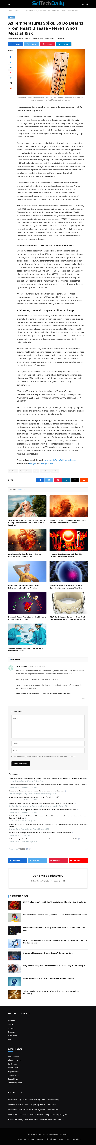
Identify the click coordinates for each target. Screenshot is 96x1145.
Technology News (15, 1083)
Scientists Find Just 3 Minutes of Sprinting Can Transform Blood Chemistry (51, 992)
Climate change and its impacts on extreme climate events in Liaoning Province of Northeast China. (42, 810)
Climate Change (25, 471)
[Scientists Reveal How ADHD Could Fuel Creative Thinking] (14, 981)
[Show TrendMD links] (86, 849)
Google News (47, 463)
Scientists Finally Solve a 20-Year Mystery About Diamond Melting (33, 1099)
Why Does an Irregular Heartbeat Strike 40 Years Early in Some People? (54, 965)
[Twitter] (10, 62)
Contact (40, 1139)
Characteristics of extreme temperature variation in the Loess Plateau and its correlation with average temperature (47, 778)
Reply (84, 698)
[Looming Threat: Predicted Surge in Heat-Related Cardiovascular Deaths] (69, 506)
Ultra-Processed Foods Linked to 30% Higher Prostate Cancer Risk (33, 1109)
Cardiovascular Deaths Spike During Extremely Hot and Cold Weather (24, 586)
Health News (13, 1068)
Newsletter (12, 1036)
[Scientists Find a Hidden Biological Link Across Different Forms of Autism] (14, 917)
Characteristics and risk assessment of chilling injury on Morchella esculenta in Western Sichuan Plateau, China (47, 785)
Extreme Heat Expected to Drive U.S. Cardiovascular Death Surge (66, 555)
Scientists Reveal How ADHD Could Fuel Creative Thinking (48, 978)
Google (32, 463)
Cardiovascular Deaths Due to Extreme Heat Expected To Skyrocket (25, 555)
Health (11, 17)
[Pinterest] (10, 72)
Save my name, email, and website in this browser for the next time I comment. (45, 757)
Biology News (13, 1056)
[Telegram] (10, 78)
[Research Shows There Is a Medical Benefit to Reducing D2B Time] (27, 603)
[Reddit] (10, 88)
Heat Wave (45, 471)
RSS (9, 1039)
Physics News (13, 1071)
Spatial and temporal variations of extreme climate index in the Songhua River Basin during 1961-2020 (43, 839)
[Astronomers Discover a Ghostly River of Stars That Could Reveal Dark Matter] (14, 930)
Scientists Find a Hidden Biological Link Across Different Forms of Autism (55, 915)
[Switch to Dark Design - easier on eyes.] (82, 4)
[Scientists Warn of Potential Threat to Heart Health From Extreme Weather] (69, 571)
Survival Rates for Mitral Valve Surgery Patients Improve (25, 649)
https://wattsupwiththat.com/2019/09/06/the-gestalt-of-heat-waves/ (43, 693)
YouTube (11, 1028)
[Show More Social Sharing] (73, 44)
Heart (36, 471)
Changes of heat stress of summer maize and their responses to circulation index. (36, 791)
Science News (13, 1075)
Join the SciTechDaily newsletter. (60, 460)
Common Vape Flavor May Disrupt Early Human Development (32, 1104)
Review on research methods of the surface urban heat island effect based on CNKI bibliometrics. (42, 803)
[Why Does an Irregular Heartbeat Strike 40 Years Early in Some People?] (14, 968)
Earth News (12, 1064)
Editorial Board (51, 1139)
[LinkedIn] (10, 67)
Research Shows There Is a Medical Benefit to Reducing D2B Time (27, 618)
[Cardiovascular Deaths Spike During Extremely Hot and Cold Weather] (27, 571)
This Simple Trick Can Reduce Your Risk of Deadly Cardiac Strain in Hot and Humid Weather (26, 522)
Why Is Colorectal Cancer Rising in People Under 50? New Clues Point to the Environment (55, 941)
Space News (13, 1079)
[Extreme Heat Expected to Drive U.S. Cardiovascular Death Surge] (69, 540)
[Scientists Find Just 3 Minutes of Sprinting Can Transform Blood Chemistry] (14, 994)
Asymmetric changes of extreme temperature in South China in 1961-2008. (34, 797)
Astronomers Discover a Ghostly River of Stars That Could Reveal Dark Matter (54, 928)
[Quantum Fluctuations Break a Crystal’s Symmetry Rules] (14, 955)
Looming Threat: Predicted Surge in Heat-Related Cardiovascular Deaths (68, 521)
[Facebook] (10, 57)
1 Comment (50, 38)
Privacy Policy (64, 1139)
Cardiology (13, 471)
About (32, 1139)
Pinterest (11, 1032)
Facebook (11, 1020)
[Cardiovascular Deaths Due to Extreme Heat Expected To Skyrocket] (27, 540)
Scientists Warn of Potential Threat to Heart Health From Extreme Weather (66, 586)
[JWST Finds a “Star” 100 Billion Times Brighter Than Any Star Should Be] (14, 905)
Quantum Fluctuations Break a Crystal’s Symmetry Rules (48, 953)
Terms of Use (76, 1139)
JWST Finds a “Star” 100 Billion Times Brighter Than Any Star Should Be (54, 902)
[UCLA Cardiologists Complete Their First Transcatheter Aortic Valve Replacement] (69, 603)
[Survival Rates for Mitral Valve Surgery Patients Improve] (27, 634)
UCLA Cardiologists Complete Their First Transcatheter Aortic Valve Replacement (68, 618)
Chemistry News (14, 1060)
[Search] (86, 3)
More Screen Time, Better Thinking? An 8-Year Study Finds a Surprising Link (38, 1114)
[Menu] (10, 4)
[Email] (10, 83)
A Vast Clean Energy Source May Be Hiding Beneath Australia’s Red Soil (36, 1119)
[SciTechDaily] (48, 3)
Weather (55, 471)
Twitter (11, 1024)
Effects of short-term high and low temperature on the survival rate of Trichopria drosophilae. (40, 833)
